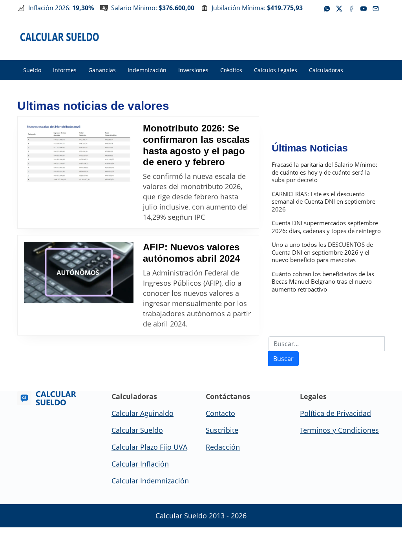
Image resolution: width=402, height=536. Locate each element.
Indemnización (147, 70)
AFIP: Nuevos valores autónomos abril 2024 (191, 253)
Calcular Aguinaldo (142, 413)
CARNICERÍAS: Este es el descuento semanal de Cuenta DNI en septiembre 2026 (323, 201)
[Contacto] (376, 8)
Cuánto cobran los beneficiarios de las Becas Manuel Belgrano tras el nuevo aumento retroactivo (323, 281)
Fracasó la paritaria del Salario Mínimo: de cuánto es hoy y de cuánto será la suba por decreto (324, 172)
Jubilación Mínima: (257, 8)
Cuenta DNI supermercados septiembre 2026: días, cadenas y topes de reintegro (326, 227)
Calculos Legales (275, 70)
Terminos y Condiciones (339, 430)
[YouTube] (363, 8)
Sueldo (32, 70)
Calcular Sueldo (137, 430)
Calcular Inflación (140, 464)
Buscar (283, 358)
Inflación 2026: (61, 8)
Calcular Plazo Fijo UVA (149, 447)
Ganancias (102, 70)
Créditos (231, 70)
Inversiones (193, 70)
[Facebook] (351, 8)
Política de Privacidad (335, 413)
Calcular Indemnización (150, 480)
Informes (65, 70)
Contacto (220, 413)
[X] (339, 8)
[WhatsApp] (327, 8)
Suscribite (222, 430)
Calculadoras (326, 70)
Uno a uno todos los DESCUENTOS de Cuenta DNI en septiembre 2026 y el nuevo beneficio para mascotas (322, 252)
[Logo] (59, 36)
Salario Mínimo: (152, 8)
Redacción (223, 447)
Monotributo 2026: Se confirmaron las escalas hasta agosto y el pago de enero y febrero (196, 145)
